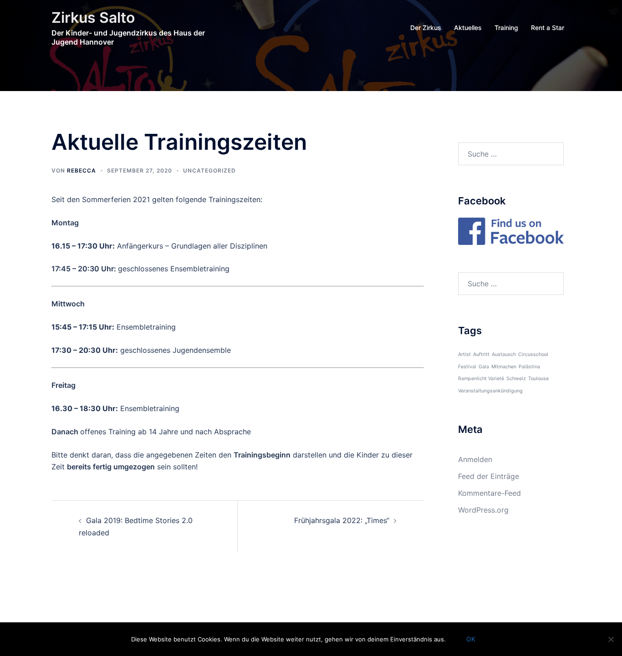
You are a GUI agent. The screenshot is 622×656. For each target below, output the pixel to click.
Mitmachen (503, 367)
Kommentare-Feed (489, 493)
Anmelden (475, 459)
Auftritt (481, 354)
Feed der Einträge (488, 476)
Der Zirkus (425, 27)
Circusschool (533, 354)
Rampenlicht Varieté (481, 378)
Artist (464, 354)
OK (470, 639)
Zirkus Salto (93, 17)
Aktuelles (468, 27)
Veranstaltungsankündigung (490, 391)
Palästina (529, 367)
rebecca (81, 170)
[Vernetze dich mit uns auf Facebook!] (511, 230)
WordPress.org (483, 509)
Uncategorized (209, 170)
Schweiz (516, 378)
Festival (467, 367)
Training (506, 27)
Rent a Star (547, 27)
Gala (484, 367)
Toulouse (538, 378)
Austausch (504, 354)
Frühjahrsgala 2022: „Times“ (341, 520)
